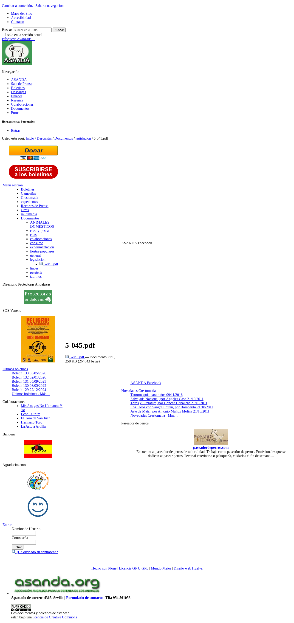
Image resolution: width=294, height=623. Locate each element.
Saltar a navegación (49, 6)
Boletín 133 (29, 373)
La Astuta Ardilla (33, 426)
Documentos (20, 108)
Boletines (18, 88)
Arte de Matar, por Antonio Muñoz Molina (169, 411)
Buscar (7, 30)
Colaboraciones (22, 104)
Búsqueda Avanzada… (18, 39)
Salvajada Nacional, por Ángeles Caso (167, 399)
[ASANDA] (17, 64)
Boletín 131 (29, 381)
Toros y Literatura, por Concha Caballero (168, 403)
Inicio (30, 138)
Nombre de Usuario (26, 529)
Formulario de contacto (84, 598)
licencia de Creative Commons (55, 617)
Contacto (17, 22)
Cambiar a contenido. (17, 6)
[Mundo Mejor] (37, 517)
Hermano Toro (31, 422)
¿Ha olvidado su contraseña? (36, 552)
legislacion (83, 138)
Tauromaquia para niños (156, 395)
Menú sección (13, 185)
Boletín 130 (29, 385)
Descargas (18, 92)
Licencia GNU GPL (133, 568)
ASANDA (19, 79)
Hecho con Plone (103, 568)
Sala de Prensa (21, 84)
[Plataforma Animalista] (38, 489)
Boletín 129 (29, 390)
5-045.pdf (77, 357)
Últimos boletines (15, 369)
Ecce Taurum (30, 414)
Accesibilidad (21, 18)
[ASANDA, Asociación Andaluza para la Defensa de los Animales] (57, 593)
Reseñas (17, 100)
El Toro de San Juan (35, 418)
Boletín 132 (29, 377)
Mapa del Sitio (21, 13)
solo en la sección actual (24, 35)
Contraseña (20, 538)
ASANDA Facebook (145, 383)
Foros (15, 113)
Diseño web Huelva (188, 568)
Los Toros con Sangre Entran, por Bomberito (171, 407)
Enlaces (16, 96)
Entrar (15, 130)
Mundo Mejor (161, 568)
